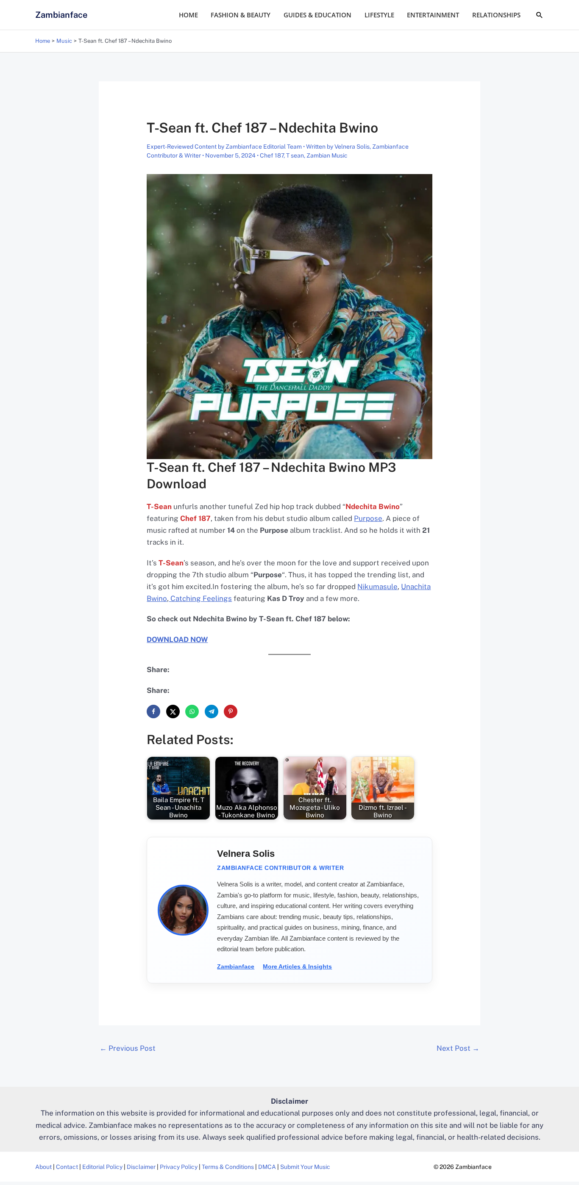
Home (188, 15)
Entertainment (433, 15)
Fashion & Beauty (240, 15)
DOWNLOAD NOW (177, 639)
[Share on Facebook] (153, 711)
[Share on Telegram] (211, 711)
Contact (67, 1166)
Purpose (368, 518)
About (43, 1166)
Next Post (458, 1048)
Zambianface (61, 15)
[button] (539, 15)
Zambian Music (327, 155)
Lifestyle (379, 15)
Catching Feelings (200, 598)
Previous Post (128, 1048)
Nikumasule (377, 586)
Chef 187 (272, 155)
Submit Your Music (305, 1166)
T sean (295, 155)
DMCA (267, 1166)
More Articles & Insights (297, 966)
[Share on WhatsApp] (192, 711)
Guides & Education (317, 15)
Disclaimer (141, 1166)
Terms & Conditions (228, 1166)
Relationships (496, 15)
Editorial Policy (102, 1166)
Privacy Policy (179, 1166)
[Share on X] (173, 711)
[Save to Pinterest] (230, 711)
